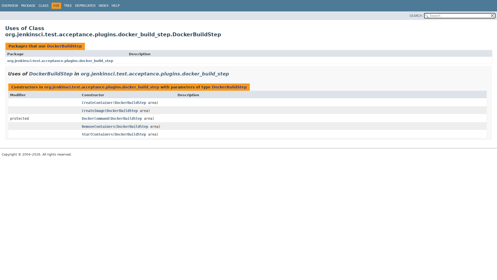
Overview (10, 6)
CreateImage (93, 111)
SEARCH (416, 16)
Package (28, 6)
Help (116, 6)
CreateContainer (97, 103)
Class (44, 6)
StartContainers (97, 134)
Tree (68, 6)
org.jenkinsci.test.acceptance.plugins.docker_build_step (60, 61)
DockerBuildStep (64, 46)
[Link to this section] (233, 73)
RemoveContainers (98, 126)
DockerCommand (95, 118)
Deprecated (85, 6)
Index (103, 6)
